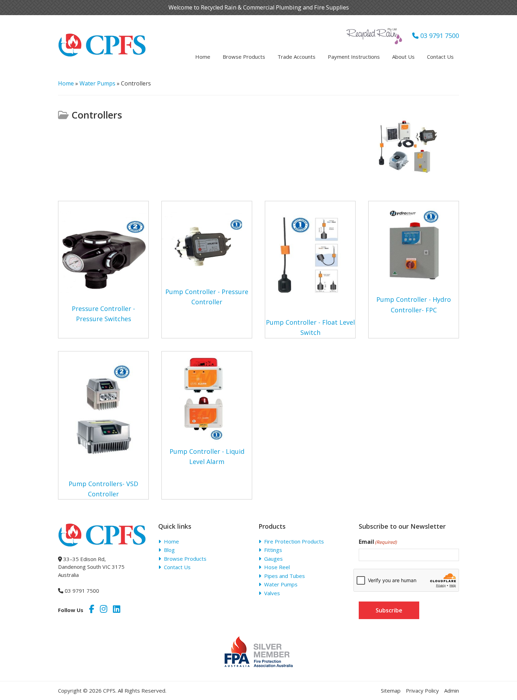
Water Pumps (97, 83)
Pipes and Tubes (284, 575)
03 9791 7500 (439, 35)
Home (66, 83)
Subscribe (389, 610)
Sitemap (391, 690)
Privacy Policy (422, 690)
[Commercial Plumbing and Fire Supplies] (102, 37)
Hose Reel (277, 567)
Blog (169, 549)
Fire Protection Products (294, 541)
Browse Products (185, 558)
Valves (272, 593)
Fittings (273, 549)
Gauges (273, 558)
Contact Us (177, 567)
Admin (451, 690)
